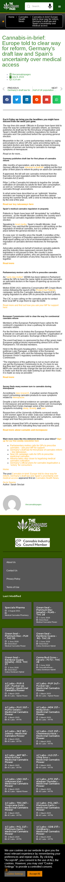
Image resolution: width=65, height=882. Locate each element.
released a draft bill (34, 167)
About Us (11, 562)
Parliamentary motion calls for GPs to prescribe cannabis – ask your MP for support (33, 446)
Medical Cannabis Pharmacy (17, 615)
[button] (59, 6)
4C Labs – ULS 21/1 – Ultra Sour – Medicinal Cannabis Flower (48, 758)
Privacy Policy (13, 579)
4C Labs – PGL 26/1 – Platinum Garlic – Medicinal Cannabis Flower (48, 806)
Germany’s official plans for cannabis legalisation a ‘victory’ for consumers (35, 464)
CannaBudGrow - (46, 667)
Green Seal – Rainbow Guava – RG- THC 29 (46, 636)
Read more (9, 263)
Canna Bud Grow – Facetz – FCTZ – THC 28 (48, 659)
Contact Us (11, 570)
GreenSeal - (44, 620)
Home (11, 17)
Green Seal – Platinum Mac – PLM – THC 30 (16, 636)
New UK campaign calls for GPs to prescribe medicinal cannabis (31, 455)
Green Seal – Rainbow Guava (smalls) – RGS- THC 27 (16, 661)
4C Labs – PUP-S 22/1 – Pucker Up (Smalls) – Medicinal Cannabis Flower (16, 687)
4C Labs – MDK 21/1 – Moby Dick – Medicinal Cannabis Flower (48, 711)
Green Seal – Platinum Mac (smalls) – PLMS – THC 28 (46, 611)
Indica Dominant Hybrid (46, 646)
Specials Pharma (15, 607)
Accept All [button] (34, 873)
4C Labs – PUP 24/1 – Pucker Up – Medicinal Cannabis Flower (48, 687)
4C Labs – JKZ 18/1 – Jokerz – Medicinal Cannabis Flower (16, 733)
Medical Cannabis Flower (46, 622)
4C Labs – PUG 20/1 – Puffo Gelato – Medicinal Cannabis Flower (17, 711)
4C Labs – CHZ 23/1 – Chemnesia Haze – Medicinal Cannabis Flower (48, 734)
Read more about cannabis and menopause (25, 430)
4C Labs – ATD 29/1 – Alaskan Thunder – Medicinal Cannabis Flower (48, 782)
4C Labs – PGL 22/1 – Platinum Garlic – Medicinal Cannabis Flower (16, 830)
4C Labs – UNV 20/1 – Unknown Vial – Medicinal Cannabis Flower (17, 782)
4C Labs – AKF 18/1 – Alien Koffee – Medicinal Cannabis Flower (16, 758)
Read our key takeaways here (18, 204)
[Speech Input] (50, 6)
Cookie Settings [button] (15, 873)
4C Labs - (12, 696)
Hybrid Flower (22, 696)
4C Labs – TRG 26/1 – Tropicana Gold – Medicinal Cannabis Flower (16, 806)
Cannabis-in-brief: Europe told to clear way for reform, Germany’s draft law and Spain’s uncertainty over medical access (30, 475)
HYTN (18, 720)
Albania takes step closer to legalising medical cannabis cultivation (32, 459)
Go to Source (9, 482)
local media (21, 224)
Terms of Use (12, 587)
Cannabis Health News (23, 19)
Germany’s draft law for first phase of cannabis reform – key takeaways (36, 451)
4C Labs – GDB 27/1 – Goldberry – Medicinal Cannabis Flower (48, 830)
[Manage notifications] (6, 870)
